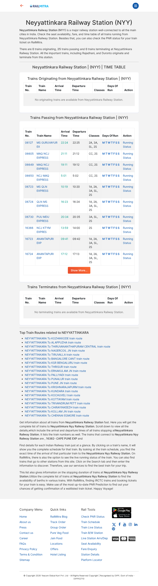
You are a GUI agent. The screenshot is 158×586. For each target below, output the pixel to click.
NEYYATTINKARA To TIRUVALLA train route (52, 354)
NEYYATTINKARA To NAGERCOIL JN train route (55, 350)
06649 (29, 164)
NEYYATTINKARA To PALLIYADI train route (51, 374)
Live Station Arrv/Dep (94, 538)
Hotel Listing (58, 554)
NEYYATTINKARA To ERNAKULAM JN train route (55, 370)
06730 (29, 216)
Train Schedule (90, 522)
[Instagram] (130, 524)
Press (22, 527)
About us (25, 522)
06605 (29, 153)
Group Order (58, 527)
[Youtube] (124, 524)
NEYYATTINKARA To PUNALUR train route (51, 379)
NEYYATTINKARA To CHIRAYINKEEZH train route (55, 407)
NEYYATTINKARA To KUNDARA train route (51, 391)
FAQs (22, 543)
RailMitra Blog (58, 516)
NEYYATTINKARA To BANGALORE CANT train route (57, 358)
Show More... (79, 270)
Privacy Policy (28, 549)
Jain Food (56, 538)
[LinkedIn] (135, 524)
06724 (29, 201)
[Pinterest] (113, 528)
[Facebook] (119, 524)
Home (23, 516)
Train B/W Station (92, 532)
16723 (29, 238)
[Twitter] (114, 524)
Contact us (26, 532)
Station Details (90, 554)
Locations (56, 543)
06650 (29, 175)
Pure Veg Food (59, 532)
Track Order (58, 522)
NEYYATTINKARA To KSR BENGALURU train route (56, 362)
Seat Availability (91, 543)
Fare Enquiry (89, 549)
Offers (54, 549)
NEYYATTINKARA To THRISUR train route (50, 366)
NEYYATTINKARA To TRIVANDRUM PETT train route (57, 403)
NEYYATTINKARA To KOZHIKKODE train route (53, 338)
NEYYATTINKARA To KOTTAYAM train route (52, 399)
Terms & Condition (30, 554)
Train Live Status (91, 527)
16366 (29, 227)
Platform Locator (91, 559)
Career (23, 538)
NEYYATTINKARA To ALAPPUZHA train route (53, 342)
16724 (29, 254)
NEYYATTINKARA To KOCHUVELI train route (52, 395)
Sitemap (24, 559)
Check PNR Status (92, 516)
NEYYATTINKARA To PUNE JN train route (51, 383)
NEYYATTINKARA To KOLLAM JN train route (53, 411)
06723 (29, 186)
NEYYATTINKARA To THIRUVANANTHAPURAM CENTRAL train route (67, 346)
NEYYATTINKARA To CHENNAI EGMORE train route (57, 415)
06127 (29, 142)
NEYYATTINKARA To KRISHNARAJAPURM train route (58, 387)
